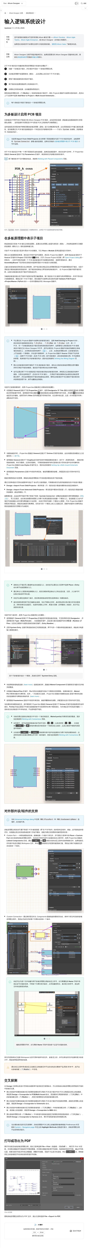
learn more (28, 685)
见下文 (17, 456)
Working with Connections (31, 719)
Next (81, 306)
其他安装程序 (22, 57)
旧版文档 (35, 57)
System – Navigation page (24, 1127)
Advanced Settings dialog (24, 819)
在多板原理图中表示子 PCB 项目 (66, 141)
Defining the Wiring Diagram (64, 358)
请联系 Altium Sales (59, 44)
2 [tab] (44, 329)
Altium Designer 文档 (16, 13)
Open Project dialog (72, 257)
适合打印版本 (77, 1231)
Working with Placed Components (50, 159)
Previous (7, 306)
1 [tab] (41, 329)
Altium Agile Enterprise (29, 40)
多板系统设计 (30, 13)
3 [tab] (46, 329)
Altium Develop (59, 37)
